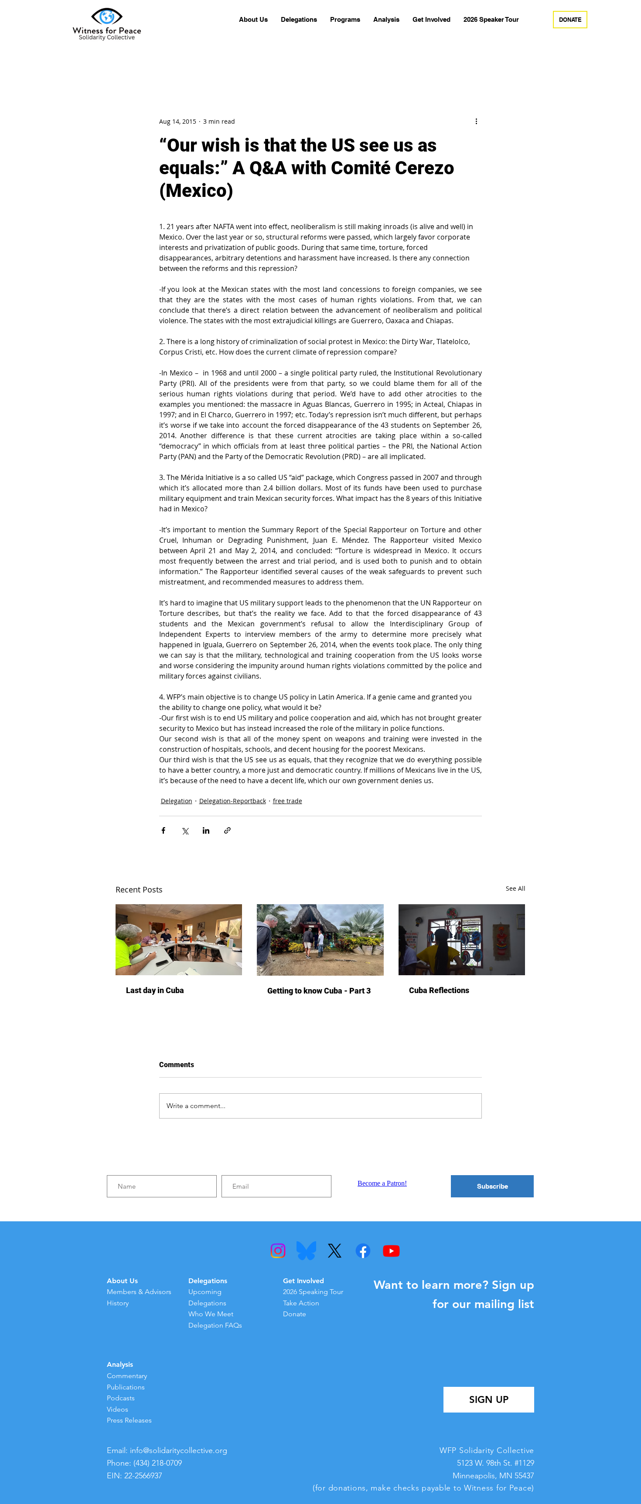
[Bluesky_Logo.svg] (306, 1251)
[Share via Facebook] (163, 830)
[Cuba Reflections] (462, 939)
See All (515, 888)
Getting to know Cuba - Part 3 (319, 990)
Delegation (176, 801)
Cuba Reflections (439, 990)
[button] (253, 19)
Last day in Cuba (155, 990)
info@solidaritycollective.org (178, 1450)
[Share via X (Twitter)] (185, 830)
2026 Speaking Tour (313, 1292)
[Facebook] (363, 1251)
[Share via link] (227, 830)
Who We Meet (210, 1314)
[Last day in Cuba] (179, 939)
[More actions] (476, 121)
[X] (334, 1251)
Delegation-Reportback (232, 801)
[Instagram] (278, 1251)
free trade (287, 801)
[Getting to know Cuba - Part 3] (320, 940)
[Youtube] (391, 1251)
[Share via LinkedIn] (206, 830)
